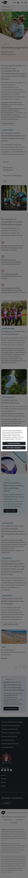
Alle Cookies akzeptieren (14, 447)
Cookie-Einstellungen (14, 443)
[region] (14, 439)
